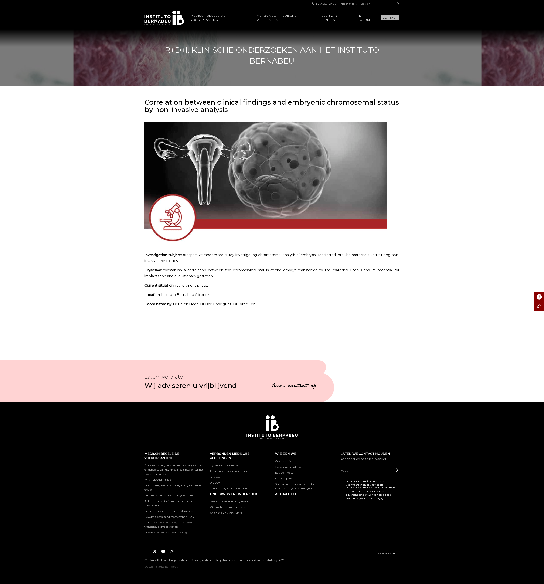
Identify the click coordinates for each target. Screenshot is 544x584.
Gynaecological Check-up (225, 465)
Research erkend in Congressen (229, 501)
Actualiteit (285, 494)
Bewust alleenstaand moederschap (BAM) (170, 516)
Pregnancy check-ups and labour (230, 471)
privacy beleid (375, 484)
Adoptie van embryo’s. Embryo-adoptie (168, 495)
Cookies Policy (155, 560)
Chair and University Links (226, 512)
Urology (215, 482)
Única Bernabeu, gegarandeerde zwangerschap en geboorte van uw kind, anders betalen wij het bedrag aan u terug (173, 469)
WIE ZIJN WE (285, 454)
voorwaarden (354, 484)
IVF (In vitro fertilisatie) (158, 479)
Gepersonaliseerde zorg (289, 466)
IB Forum (364, 18)
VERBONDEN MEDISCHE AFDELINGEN (277, 18)
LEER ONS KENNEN (329, 18)
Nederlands (348, 3)
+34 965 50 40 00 (325, 3)
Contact (389, 18)
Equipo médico (284, 472)
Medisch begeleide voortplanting (207, 18)
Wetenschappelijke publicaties (228, 507)
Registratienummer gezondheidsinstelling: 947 (249, 560)
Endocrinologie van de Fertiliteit (229, 488)
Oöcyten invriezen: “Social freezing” (166, 532)
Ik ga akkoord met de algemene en (365, 482)
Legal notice (178, 560)
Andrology (216, 476)
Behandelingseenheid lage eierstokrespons (170, 511)
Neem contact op (294, 386)
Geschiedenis (283, 461)
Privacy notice (200, 560)
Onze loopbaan (284, 478)
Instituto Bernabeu (164, 18)
